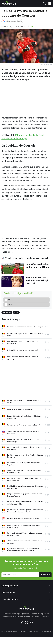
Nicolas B (4, 26)
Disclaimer (23, 631)
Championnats (9, 585)
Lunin (16, 312)
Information (8, 592)
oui (10, 299)
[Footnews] (26, 608)
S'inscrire (45, 574)
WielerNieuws (47, 631)
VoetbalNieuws (34, 631)
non (10, 304)
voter (31, 26)
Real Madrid (7, 312)
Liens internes (9, 599)
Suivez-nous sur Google (14, 21)
